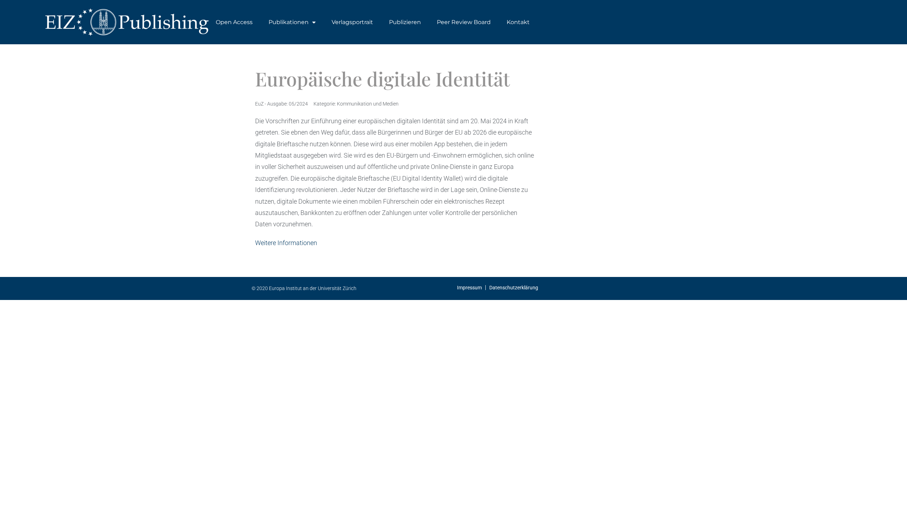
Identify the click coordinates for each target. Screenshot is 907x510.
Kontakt (518, 22)
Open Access (234, 22)
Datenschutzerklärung (513, 287)
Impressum (469, 287)
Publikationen (289, 22)
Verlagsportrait (352, 22)
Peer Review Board (464, 22)
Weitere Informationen (286, 242)
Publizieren (405, 22)
